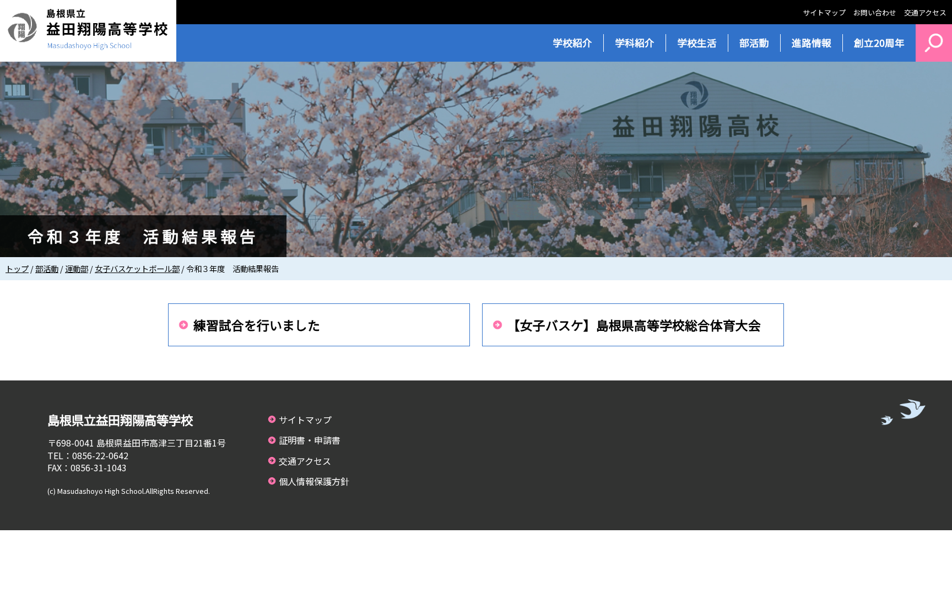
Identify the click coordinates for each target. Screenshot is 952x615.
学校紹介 (572, 43)
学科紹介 (634, 43)
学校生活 (697, 43)
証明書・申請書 (309, 440)
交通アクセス (925, 12)
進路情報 (811, 43)
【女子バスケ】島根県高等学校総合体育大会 (634, 324)
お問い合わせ (874, 12)
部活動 (754, 43)
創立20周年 (879, 43)
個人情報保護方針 (314, 481)
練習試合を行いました (256, 324)
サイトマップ (824, 12)
